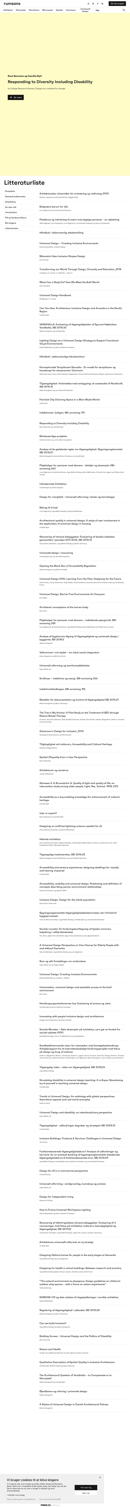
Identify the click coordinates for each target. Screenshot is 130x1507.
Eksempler (21, 10)
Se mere (18, 97)
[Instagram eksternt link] (93, 3)
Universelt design (85, 10)
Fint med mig (86, 1487)
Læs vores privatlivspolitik (50, 1499)
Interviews (71, 10)
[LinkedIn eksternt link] (102, 3)
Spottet (59, 10)
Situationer (34, 10)
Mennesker (47, 10)
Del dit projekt (117, 3)
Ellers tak (86, 1493)
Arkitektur (8, 10)
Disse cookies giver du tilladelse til (21, 1499)
